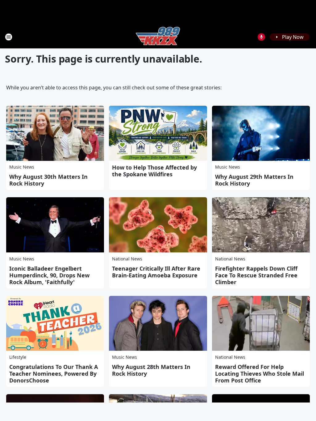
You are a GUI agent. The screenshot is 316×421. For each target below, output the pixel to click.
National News (127, 259)
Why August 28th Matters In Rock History (151, 370)
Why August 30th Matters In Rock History (48, 180)
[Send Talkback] (261, 37)
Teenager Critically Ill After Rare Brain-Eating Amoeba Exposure (156, 272)
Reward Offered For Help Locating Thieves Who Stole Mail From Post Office (259, 373)
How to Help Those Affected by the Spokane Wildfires (154, 171)
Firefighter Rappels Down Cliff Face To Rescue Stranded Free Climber (256, 275)
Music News (21, 167)
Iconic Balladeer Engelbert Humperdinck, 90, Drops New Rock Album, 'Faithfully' (49, 275)
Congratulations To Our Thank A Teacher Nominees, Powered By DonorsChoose (53, 373)
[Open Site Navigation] (8, 37)
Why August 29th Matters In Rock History (254, 180)
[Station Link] (158, 37)
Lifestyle (17, 357)
